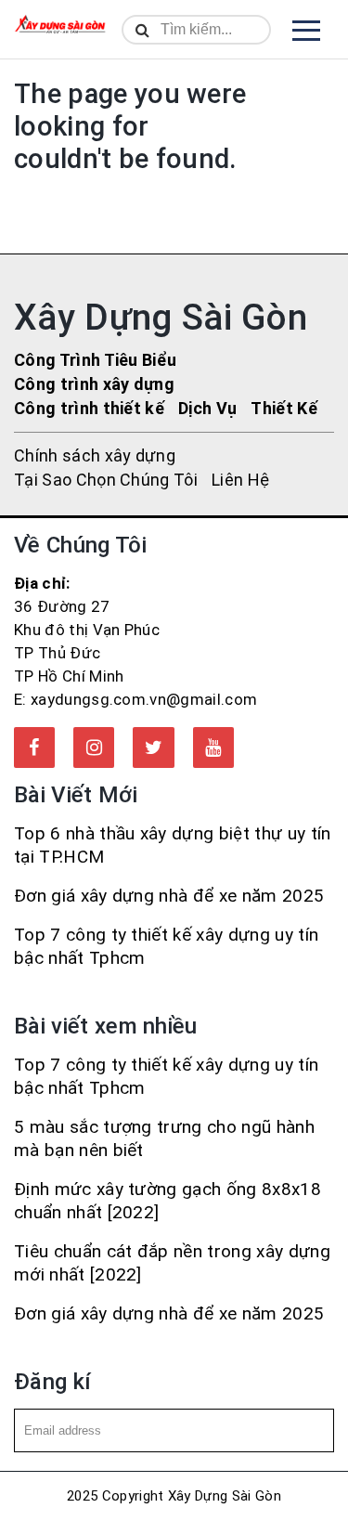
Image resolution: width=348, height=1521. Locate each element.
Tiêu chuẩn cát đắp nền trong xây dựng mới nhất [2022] (172, 1263)
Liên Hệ (240, 479)
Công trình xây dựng (94, 384)
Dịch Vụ (207, 408)
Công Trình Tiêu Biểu (95, 360)
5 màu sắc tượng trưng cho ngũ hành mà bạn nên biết (164, 1138)
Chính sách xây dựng (94, 455)
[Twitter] (153, 747)
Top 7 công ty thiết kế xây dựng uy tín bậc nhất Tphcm (166, 946)
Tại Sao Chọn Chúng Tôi (106, 479)
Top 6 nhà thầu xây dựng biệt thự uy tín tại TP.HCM (172, 845)
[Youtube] (213, 747)
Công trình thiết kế (89, 408)
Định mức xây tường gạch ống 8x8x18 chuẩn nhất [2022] (167, 1200)
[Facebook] (34, 747)
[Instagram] (93, 747)
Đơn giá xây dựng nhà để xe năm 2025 (169, 895)
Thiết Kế (284, 408)
